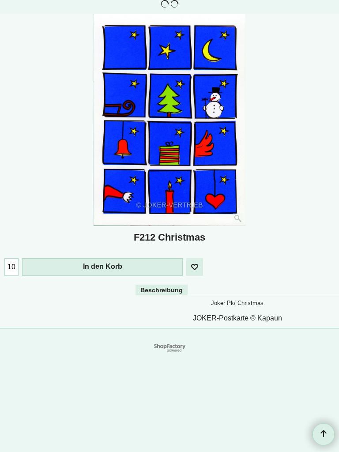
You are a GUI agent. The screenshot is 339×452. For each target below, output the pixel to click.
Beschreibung (161, 290)
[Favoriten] (194, 267)
